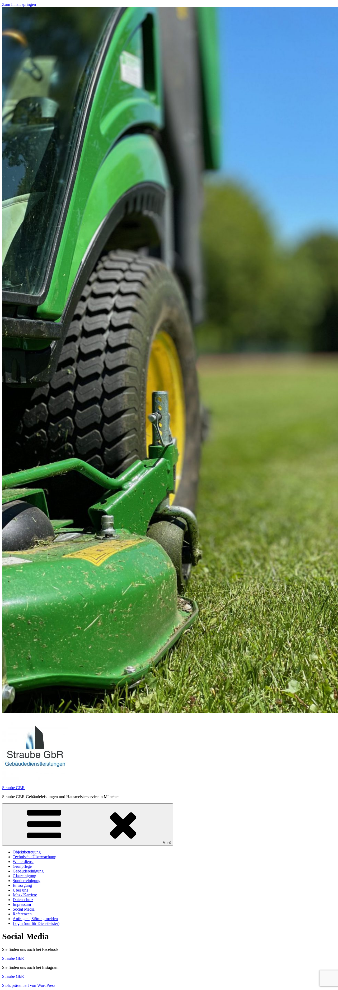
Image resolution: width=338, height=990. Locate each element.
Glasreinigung (24, 876)
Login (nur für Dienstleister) (36, 923)
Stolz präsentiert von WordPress (28, 985)
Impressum (22, 904)
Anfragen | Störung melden (35, 918)
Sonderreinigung (26, 880)
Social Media (24, 909)
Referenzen (22, 914)
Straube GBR (13, 787)
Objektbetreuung (27, 852)
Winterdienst (23, 861)
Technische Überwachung (34, 857)
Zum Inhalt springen (19, 4)
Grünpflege (22, 866)
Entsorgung (22, 885)
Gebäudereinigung (28, 871)
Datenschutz (23, 899)
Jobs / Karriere (25, 895)
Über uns (20, 890)
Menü (167, 843)
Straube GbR (13, 958)
